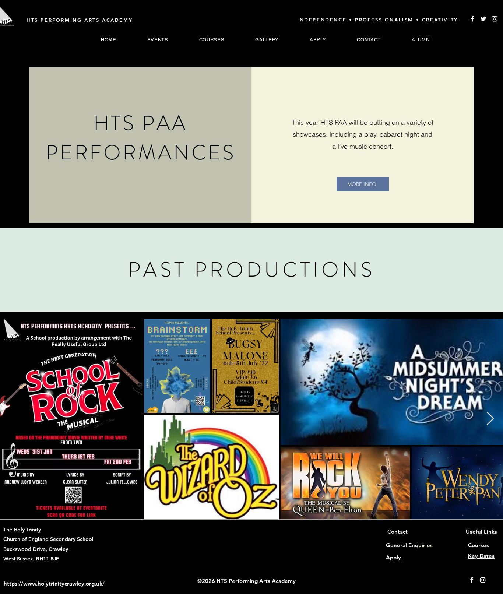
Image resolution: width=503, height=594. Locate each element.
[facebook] (471, 580)
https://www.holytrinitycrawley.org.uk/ (54, 583)
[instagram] (494, 18)
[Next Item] (490, 419)
